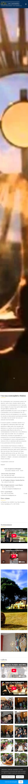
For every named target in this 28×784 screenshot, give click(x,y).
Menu (25, 4)
